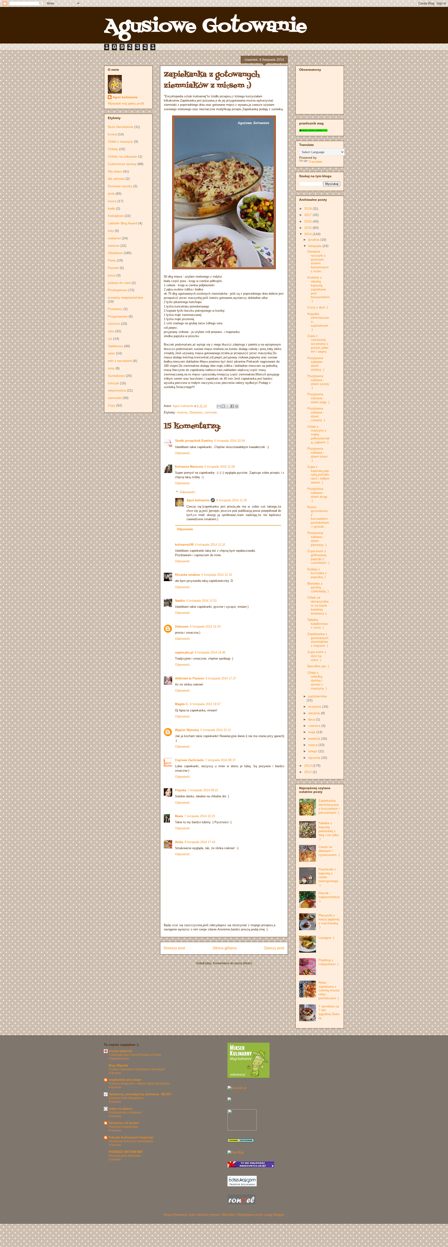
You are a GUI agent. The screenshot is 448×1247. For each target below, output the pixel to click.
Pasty (112, 260)
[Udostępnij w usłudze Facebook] (232, 406)
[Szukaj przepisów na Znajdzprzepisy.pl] (236, 1152)
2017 (308, 215)
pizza (112, 275)
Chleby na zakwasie (122, 156)
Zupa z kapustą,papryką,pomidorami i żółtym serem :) (318, 474)
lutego (313, 751)
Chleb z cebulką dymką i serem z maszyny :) (317, 680)
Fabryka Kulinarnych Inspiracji (131, 1137)
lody (111, 231)
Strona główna (225, 948)
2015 (308, 228)
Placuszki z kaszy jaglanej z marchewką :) (328, 921)
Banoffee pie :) (318, 666)
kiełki (111, 208)
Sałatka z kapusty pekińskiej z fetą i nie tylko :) (328, 831)
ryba (111, 331)
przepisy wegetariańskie (125, 297)
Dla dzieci (115, 171)
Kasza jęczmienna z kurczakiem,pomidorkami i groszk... (318, 516)
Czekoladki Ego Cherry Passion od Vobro (135, 1054)
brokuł (112, 134)
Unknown (182, 626)
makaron (114, 238)
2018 (308, 208)
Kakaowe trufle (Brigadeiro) (126, 1098)
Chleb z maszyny (120, 141)
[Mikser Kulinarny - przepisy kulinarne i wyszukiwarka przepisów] (249, 1076)
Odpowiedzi (187, 492)
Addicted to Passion (189, 678)
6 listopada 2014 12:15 (216, 574)
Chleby (113, 149)
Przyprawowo (118, 316)
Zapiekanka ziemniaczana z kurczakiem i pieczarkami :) (329, 806)
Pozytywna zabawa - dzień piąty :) (318, 398)
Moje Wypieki (118, 1065)
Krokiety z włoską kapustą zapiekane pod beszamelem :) (318, 289)
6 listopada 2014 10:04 (229, 440)
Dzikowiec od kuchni (124, 1123)
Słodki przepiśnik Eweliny (194, 440)
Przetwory (115, 309)
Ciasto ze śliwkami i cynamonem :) (329, 851)
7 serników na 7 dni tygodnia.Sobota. (329, 1012)
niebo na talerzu (120, 1108)
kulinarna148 (184, 544)
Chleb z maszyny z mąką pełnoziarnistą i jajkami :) (318, 434)
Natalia (180, 600)
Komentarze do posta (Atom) (232, 963)
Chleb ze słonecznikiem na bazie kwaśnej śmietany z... (318, 605)
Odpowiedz (182, 453)
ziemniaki (210, 412)
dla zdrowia (116, 178)
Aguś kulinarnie (197, 500)
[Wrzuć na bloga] (223, 406)
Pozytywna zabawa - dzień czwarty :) (316, 414)
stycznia (314, 758)
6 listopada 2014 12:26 (231, 500)
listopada (315, 246)
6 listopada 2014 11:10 (210, 544)
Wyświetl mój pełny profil (126, 103)
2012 (308, 772)
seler (111, 353)
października (317, 696)
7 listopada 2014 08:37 (220, 760)
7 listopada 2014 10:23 (199, 816)
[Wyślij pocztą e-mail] (219, 406)
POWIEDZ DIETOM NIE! (126, 1152)
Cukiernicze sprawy (122, 164)
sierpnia (314, 713)
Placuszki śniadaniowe (123, 1126)
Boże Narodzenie (120, 127)
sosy (111, 368)
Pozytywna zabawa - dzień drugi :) (317, 494)
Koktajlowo (116, 216)
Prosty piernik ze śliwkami (125, 1112)
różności (114, 323)
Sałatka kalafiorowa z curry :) (317, 623)
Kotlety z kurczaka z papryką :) (317, 573)
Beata (179, 816)
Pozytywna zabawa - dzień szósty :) (318, 381)
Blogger (278, 1214)
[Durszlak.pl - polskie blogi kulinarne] (237, 1088)
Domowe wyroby (120, 186)
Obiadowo (196, 412)
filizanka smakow (187, 574)
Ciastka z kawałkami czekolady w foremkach (137, 1069)
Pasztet (113, 268)
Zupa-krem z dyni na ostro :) (316, 656)
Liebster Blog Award (122, 223)
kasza (112, 201)
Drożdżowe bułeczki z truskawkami (131, 1141)
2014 (308, 234)
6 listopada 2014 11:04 (219, 466)
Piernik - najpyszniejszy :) (329, 897)
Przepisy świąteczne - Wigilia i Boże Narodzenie (139, 1083)
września (315, 706)
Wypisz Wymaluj (187, 730)
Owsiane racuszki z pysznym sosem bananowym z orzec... (318, 261)
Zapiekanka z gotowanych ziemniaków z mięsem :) (318, 639)
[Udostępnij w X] (227, 406)
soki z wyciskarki (120, 361)
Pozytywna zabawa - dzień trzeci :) (317, 454)
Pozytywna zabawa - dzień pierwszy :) (317, 538)
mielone (182, 412)
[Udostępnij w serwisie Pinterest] (236, 406)
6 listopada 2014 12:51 (201, 600)
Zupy (111, 405)
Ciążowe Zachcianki (189, 760)
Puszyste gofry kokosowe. (125, 1155)
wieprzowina (117, 390)
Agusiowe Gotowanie (205, 26)
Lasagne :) (326, 938)
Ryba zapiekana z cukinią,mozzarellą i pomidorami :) (329, 990)
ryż (110, 338)
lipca (312, 719)
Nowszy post (174, 948)
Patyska (180, 790)
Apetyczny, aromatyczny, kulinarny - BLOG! (140, 1094)
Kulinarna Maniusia (189, 466)
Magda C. (182, 704)
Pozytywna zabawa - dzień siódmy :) (315, 363)
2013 (308, 765)
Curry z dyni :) (317, 307)
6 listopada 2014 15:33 (205, 626)
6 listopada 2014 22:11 (215, 730)
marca (313, 745)
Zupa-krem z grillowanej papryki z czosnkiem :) (318, 557)
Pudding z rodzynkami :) (328, 962)
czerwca (314, 726)
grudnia (314, 239)
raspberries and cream (125, 1079)
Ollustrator (228, 1214)
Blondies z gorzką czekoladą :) (318, 587)
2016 (308, 221)
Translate (315, 161)
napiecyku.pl (184, 652)
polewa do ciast (119, 283)
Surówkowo (116, 376)
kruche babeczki (120, 1051)
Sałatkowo (115, 346)
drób (111, 193)
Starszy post (274, 948)
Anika (179, 842)
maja (312, 732)
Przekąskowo (117, 290)
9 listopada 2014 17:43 (200, 842)
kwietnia (314, 738)
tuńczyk (113, 383)
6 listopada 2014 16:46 (210, 652)
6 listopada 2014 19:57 (205, 704)
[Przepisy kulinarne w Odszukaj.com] (242, 1185)
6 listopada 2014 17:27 (221, 678)
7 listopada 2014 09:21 (203, 790)
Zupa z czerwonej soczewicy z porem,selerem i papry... (318, 343)
